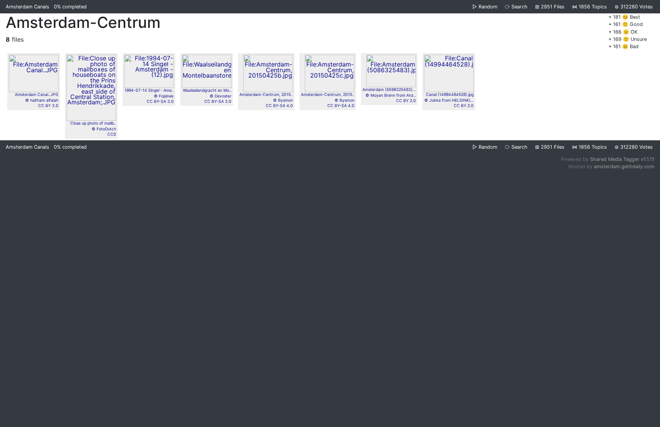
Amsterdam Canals (27, 7)
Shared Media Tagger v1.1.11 (622, 159)
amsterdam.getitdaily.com (624, 166)
